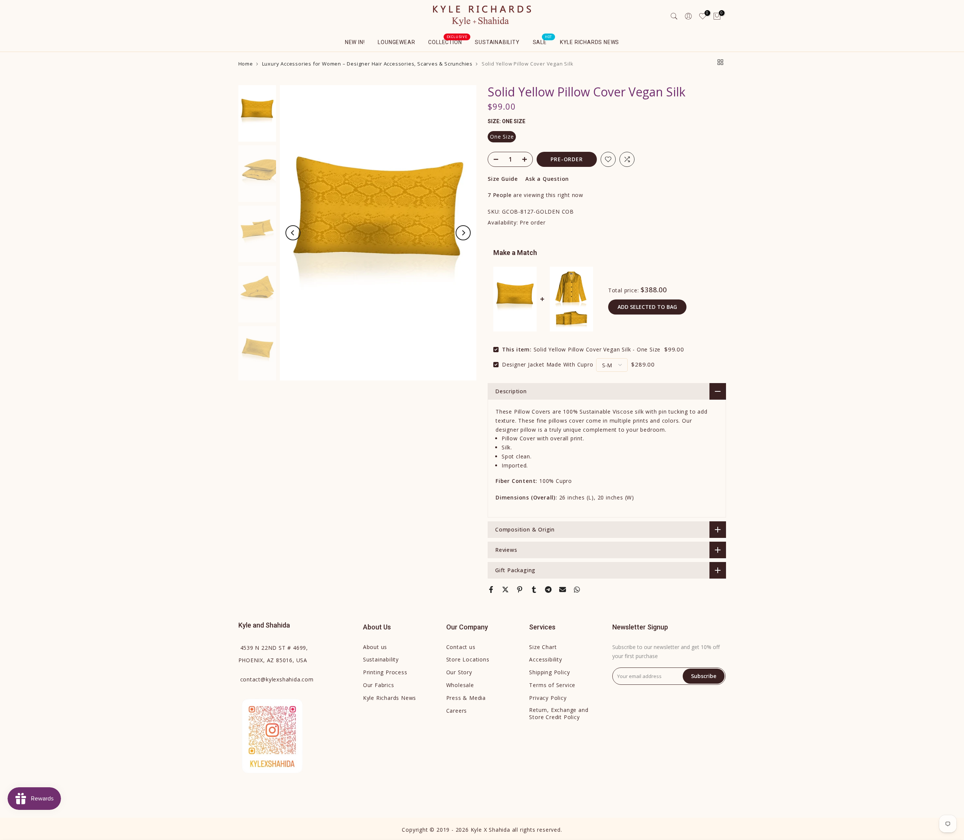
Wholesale (460, 685)
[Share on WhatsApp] (577, 589)
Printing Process (385, 672)
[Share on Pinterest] (519, 589)
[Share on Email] (562, 589)
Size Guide (503, 178)
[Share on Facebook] (491, 589)
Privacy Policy (547, 697)
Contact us (461, 647)
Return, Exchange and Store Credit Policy (558, 713)
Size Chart (543, 647)
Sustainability (497, 42)
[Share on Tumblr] (534, 589)
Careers (456, 710)
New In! (355, 42)
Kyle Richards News (589, 42)
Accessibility (545, 659)
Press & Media (466, 697)
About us (375, 647)
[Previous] (292, 232)
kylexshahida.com (277, 679)
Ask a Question (547, 178)
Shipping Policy (549, 672)
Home (245, 63)
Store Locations (468, 659)
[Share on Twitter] (505, 589)
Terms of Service (552, 685)
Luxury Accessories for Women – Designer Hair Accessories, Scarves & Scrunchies (367, 63)
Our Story (459, 672)
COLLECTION (447, 41)
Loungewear (396, 42)
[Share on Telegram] (548, 589)
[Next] (463, 232)
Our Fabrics (378, 685)
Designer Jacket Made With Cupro (547, 364)
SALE (542, 41)
